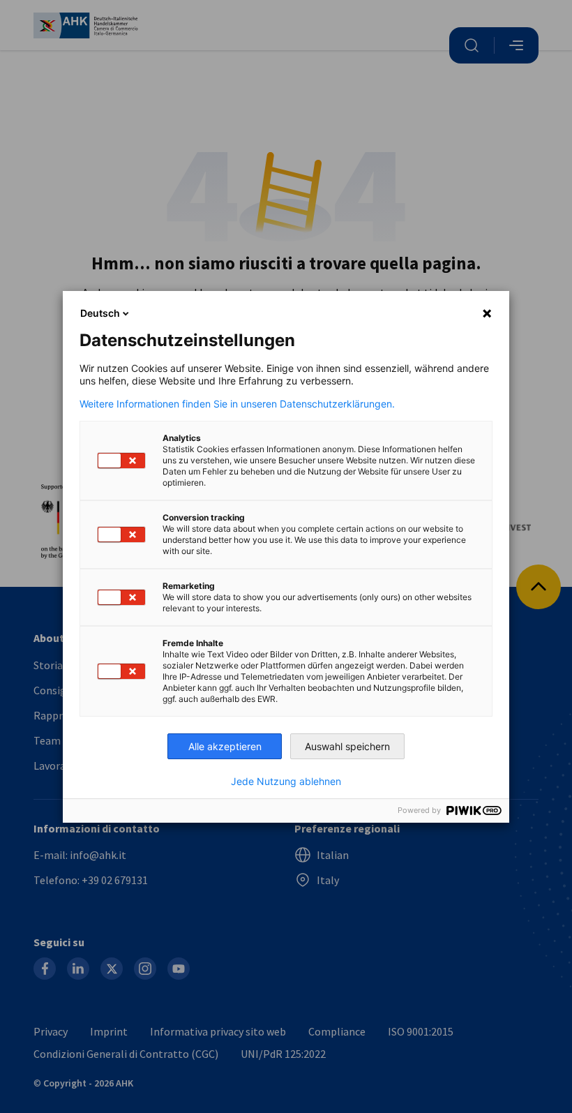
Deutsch (100, 313)
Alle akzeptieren (225, 746)
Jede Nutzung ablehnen (286, 781)
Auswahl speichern (347, 746)
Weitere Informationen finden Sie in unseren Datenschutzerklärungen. (237, 404)
